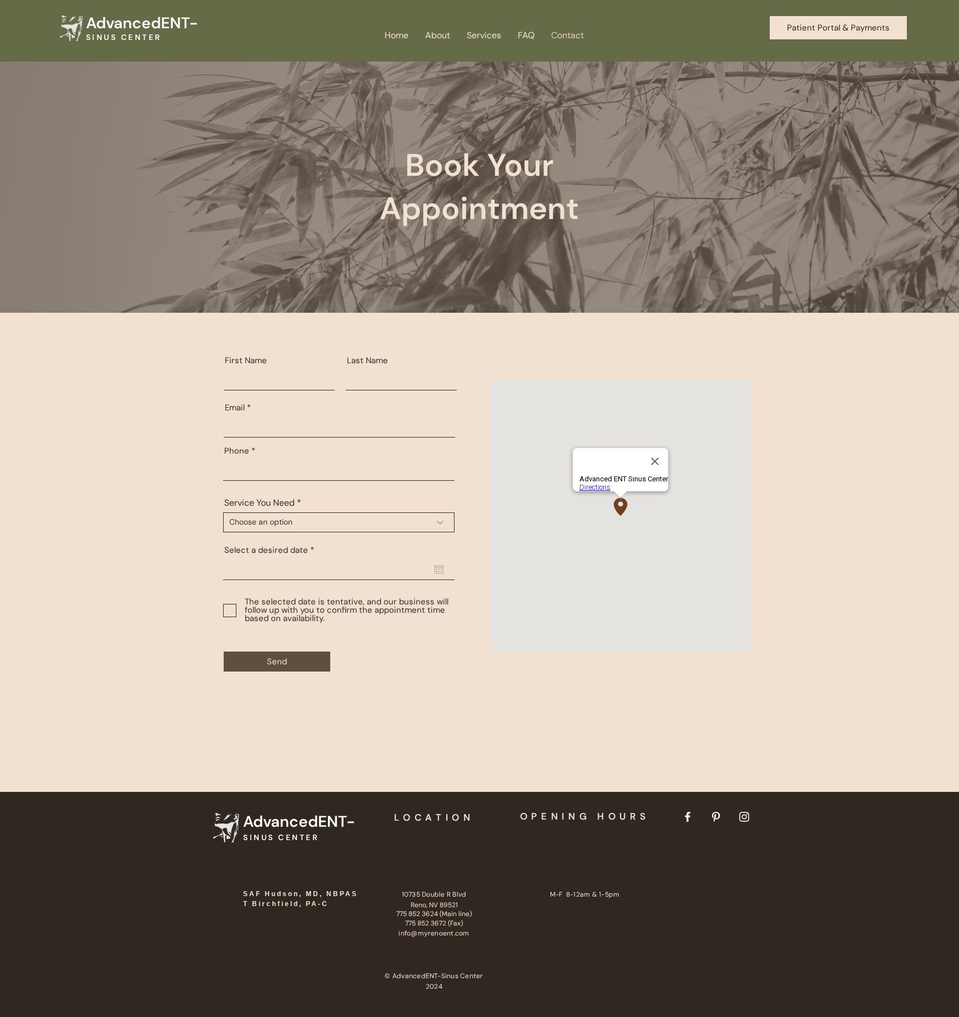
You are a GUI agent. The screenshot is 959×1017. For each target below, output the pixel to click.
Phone (236, 451)
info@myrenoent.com (433, 933)
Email (235, 408)
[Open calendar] (439, 569)
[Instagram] (744, 816)
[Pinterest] (716, 816)
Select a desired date (271, 550)
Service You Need (259, 503)
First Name (246, 361)
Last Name (367, 361)
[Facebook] (687, 816)
